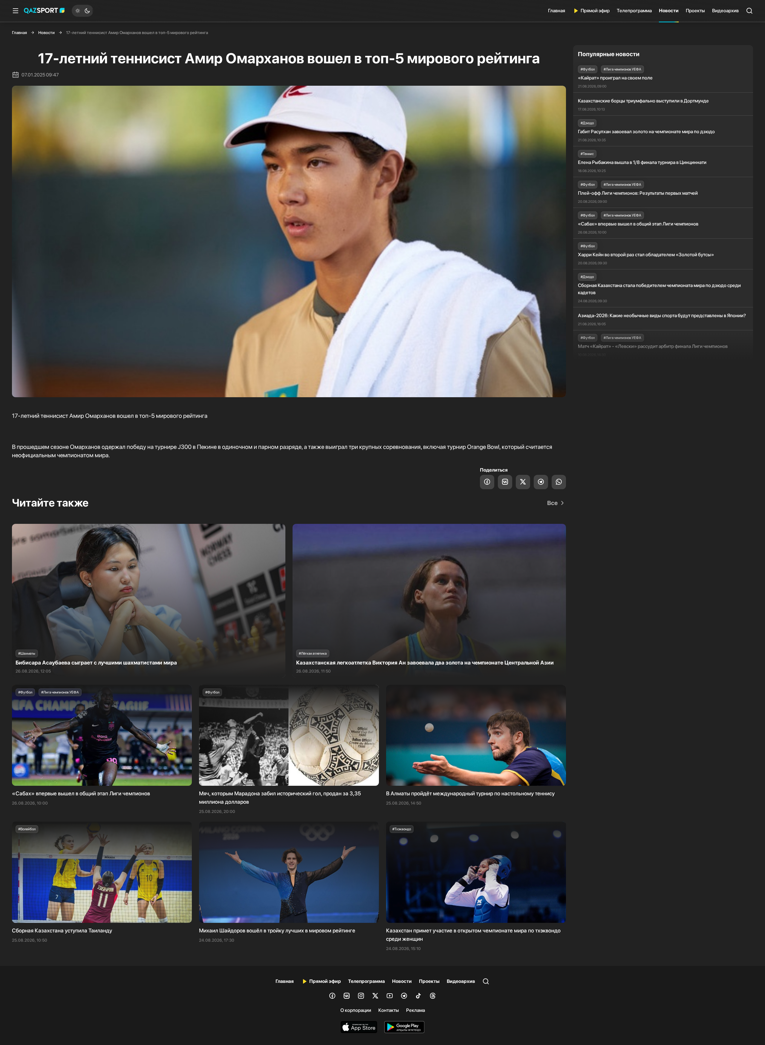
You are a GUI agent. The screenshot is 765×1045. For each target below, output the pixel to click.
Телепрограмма (634, 10)
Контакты (388, 1010)
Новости (669, 10)
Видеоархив (725, 10)
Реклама (415, 1010)
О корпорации (355, 1010)
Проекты (695, 10)
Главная (556, 10)
